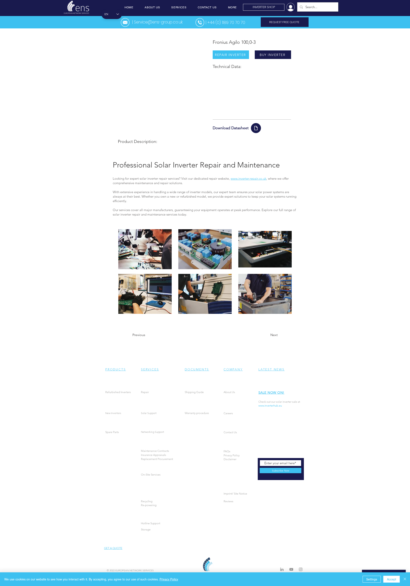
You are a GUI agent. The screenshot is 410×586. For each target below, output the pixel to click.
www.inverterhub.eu (270, 405)
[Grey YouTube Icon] (291, 569)
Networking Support (152, 431)
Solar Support (149, 413)
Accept (391, 579)
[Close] (404, 579)
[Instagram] (300, 569)
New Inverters (113, 413)
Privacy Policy (169, 579)
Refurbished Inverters (118, 392)
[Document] (256, 128)
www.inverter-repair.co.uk (248, 178)
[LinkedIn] (282, 569)
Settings (371, 579)
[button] (152, 7)
